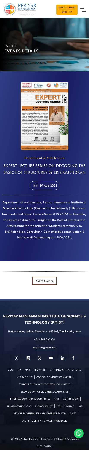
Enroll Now (67, 9)
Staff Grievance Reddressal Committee (44, 391)
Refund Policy (65, 406)
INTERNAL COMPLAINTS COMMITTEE (30, 399)
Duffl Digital (44, 446)
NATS (56, 399)
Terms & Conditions (19, 406)
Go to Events (44, 280)
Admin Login (71, 399)
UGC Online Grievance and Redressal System (39, 413)
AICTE (73, 413)
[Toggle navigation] (82, 9)
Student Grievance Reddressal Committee (44, 384)
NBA (19, 369)
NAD (27, 369)
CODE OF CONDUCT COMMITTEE (54, 377)
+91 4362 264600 (44, 339)
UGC (10, 369)
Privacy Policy (44, 406)
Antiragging (24, 377)
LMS (80, 406)
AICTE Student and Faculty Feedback (44, 420)
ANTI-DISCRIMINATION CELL (65, 369)
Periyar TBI (40, 369)
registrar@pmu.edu (44, 347)
